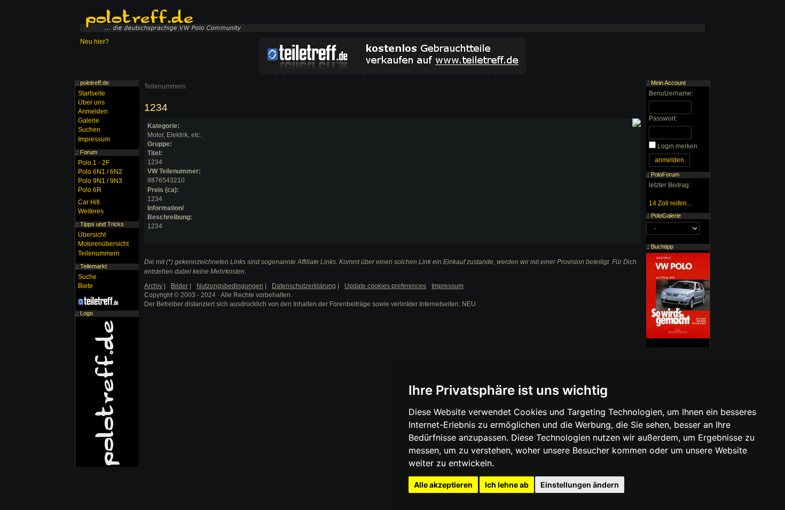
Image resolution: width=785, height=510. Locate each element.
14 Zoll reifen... (670, 203)
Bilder (179, 286)
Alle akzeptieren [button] (443, 484)
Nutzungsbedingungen (230, 286)
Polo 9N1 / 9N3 (100, 181)
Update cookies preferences (385, 286)
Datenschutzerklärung (304, 286)
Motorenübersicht (103, 244)
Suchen (89, 129)
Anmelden (93, 111)
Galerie (88, 120)
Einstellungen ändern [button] (579, 484)
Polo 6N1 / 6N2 (100, 172)
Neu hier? (94, 41)
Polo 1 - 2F (93, 162)
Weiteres (91, 211)
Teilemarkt (93, 266)
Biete (85, 286)
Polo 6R (89, 190)
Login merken (677, 146)
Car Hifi (89, 202)
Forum (88, 152)
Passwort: (663, 118)
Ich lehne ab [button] (507, 484)
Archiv (153, 286)
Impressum (94, 139)
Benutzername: (671, 93)
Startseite (91, 93)
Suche (87, 277)
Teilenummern (165, 86)
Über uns (91, 102)
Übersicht (92, 234)
